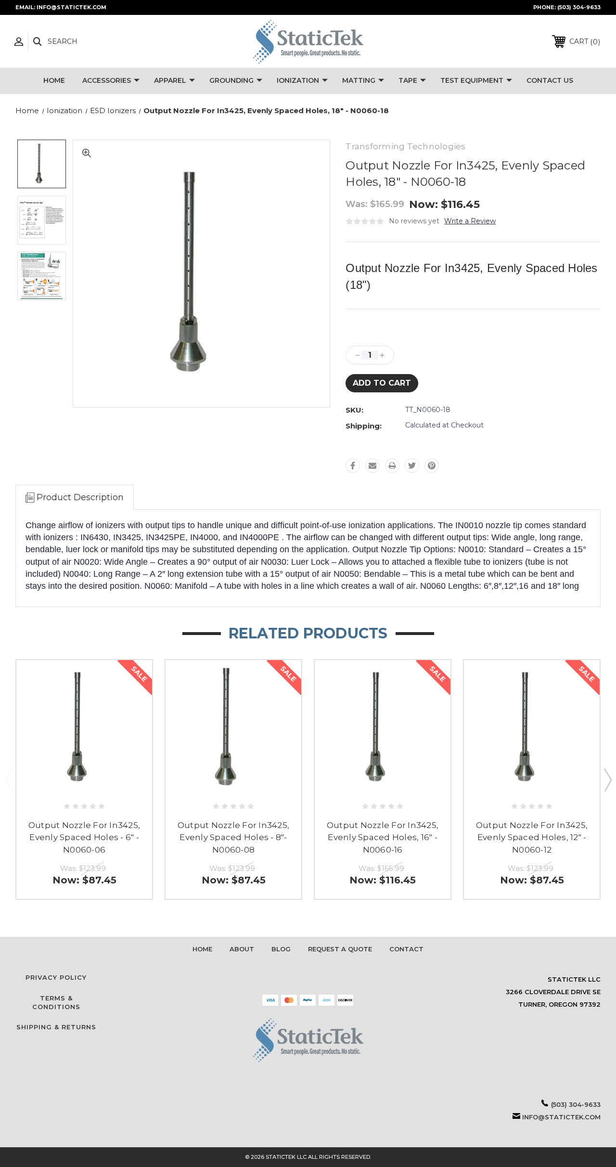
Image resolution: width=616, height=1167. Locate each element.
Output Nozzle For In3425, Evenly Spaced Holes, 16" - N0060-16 (382, 837)
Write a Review (470, 221)
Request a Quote (340, 949)
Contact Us (549, 80)
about (242, 949)
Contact (406, 949)
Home (54, 80)
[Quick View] (84, 782)
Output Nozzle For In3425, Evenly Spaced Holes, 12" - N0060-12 (532, 837)
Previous (8, 779)
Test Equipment (471, 80)
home (202, 949)
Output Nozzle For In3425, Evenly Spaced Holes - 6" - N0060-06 (84, 837)
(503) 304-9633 (579, 7)
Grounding (231, 80)
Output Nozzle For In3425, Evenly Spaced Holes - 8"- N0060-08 (233, 837)
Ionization (298, 80)
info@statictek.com (561, 1117)
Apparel (170, 80)
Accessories (106, 80)
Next (607, 779)
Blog (281, 949)
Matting (358, 80)
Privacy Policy (56, 977)
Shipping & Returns (56, 1027)
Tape (407, 80)
